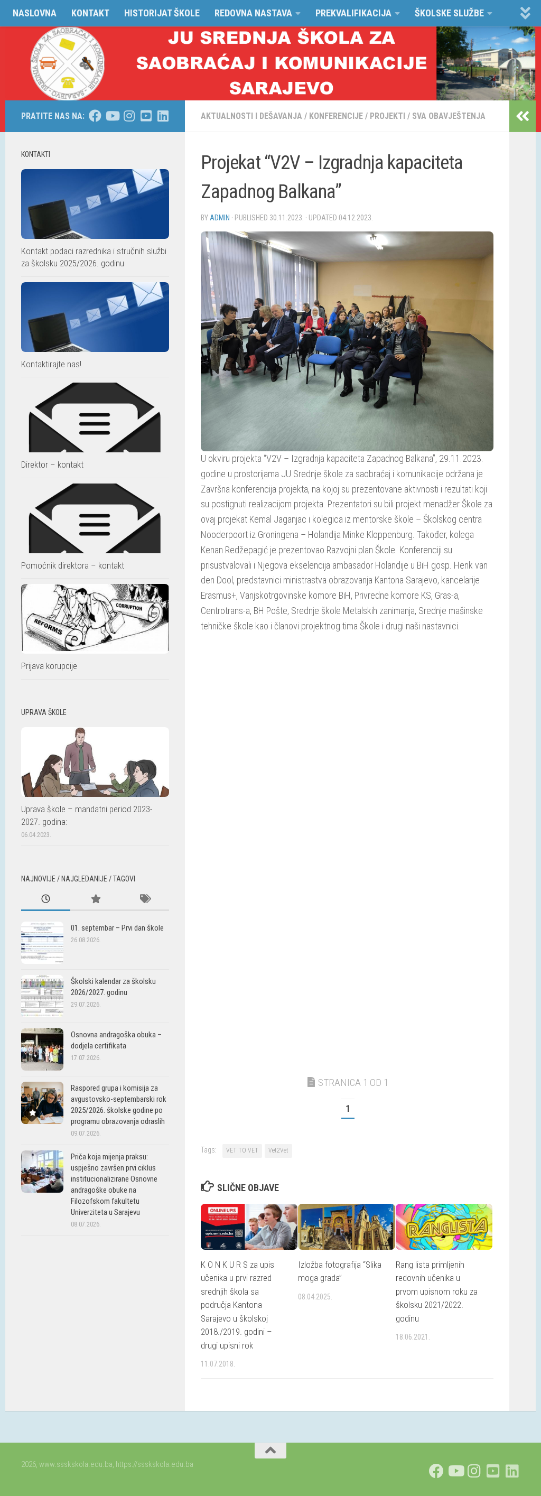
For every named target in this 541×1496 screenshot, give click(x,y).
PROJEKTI (387, 116)
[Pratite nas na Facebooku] (95, 115)
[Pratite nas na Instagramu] (129, 115)
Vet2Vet (278, 1150)
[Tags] (144, 899)
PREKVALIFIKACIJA (353, 12)
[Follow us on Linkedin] (162, 115)
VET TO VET (242, 1150)
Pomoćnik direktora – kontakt (72, 565)
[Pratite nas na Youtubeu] (112, 115)
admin (220, 217)
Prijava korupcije (49, 666)
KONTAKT (90, 12)
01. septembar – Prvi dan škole (117, 928)
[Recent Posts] (45, 899)
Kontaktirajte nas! (51, 364)
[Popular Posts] (94, 899)
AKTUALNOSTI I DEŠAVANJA (251, 116)
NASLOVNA (35, 12)
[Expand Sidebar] (522, 116)
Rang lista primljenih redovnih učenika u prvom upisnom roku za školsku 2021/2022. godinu (437, 1291)
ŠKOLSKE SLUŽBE (449, 12)
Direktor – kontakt (52, 464)
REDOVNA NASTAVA (253, 12)
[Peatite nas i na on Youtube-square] (145, 115)
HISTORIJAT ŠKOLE (162, 12)
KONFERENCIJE (336, 116)
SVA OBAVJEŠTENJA (449, 116)
